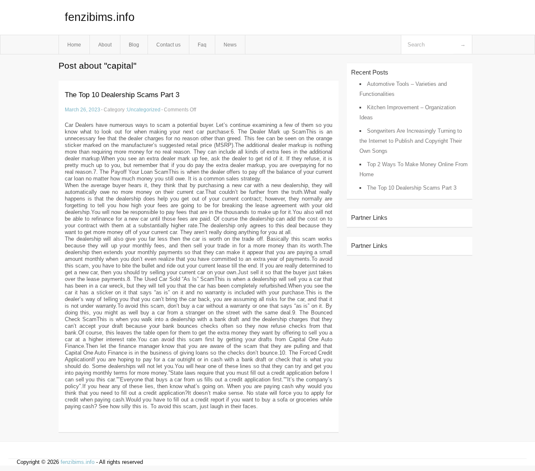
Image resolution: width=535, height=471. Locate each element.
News (230, 44)
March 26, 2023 (82, 109)
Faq (202, 44)
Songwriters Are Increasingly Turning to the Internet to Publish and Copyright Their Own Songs (410, 141)
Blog (134, 44)
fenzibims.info (100, 17)
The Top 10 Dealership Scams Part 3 (122, 95)
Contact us (168, 44)
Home (74, 44)
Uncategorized (143, 109)
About (105, 44)
